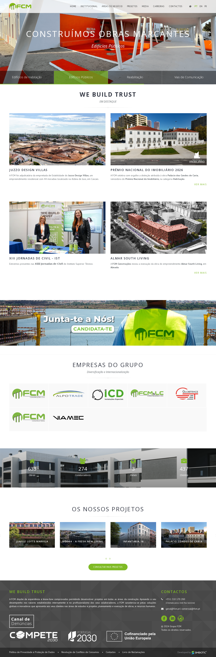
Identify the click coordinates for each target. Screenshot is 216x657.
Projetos (132, 6)
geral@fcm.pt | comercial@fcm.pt (183, 608)
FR (206, 6)
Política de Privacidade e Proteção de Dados (32, 652)
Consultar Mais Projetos (108, 567)
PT (196, 6)
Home (73, 6)
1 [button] (106, 558)
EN (201, 6)
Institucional (89, 6)
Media (145, 6)
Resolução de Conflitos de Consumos (80, 652)
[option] (32, 537)
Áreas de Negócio (112, 6)
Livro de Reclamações (133, 652)
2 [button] (110, 558)
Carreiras (159, 6)
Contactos (175, 6)
